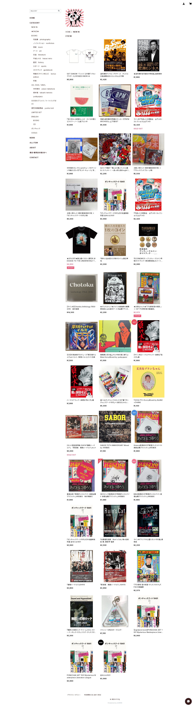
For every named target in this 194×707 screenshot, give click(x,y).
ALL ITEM (34, 143)
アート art (37, 51)
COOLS (34, 133)
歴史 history (38, 62)
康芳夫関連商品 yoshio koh (42, 108)
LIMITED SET (36, 112)
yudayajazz (38, 96)
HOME (68, 32)
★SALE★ (35, 31)
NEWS (32, 138)
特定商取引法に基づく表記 (92, 695)
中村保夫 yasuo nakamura (44, 89)
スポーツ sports (39, 66)
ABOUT (33, 148)
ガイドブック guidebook (43, 70)
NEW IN (34, 27)
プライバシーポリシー (74, 695)
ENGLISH (35, 117)
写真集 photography (42, 39)
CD (34, 124)
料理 (35, 81)
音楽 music (38, 47)
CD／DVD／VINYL (38, 85)
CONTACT (34, 157)
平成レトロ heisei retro (42, 58)
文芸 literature (39, 55)
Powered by (112, 703)
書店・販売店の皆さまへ (38, 152)
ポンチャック (35, 128)
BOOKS (34, 36)
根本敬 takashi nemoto (42, 93)
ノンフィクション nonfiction (43, 43)
